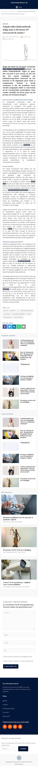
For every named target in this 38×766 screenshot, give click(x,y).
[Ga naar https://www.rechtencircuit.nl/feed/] (20, 727)
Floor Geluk (10, 522)
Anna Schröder (14, 37)
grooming (6, 314)
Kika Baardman (11, 552)
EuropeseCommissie (27, 310)
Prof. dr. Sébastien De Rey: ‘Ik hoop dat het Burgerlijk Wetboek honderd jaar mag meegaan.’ (26, 355)
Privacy (29, 314)
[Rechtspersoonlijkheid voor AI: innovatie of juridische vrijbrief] (11, 380)
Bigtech (5, 310)
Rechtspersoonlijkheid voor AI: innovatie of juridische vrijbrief (27, 378)
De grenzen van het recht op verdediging (17, 550)
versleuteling (7, 317)
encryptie (13, 310)
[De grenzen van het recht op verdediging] (11, 404)
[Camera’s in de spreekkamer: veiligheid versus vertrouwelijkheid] (19, 569)
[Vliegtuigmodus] (11, 368)
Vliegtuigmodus (25, 364)
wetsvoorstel (18, 317)
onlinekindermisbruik (18, 314)
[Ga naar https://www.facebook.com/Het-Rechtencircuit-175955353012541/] (5, 727)
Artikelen (5, 24)
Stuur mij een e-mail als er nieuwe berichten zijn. (19, 661)
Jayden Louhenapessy (14, 587)
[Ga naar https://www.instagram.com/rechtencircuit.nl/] (10, 727)
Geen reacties (9, 39)
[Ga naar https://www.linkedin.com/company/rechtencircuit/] (15, 727)
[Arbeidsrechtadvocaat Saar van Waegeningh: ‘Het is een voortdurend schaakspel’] (11, 344)
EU (18, 310)
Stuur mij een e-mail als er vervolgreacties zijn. (18, 656)
